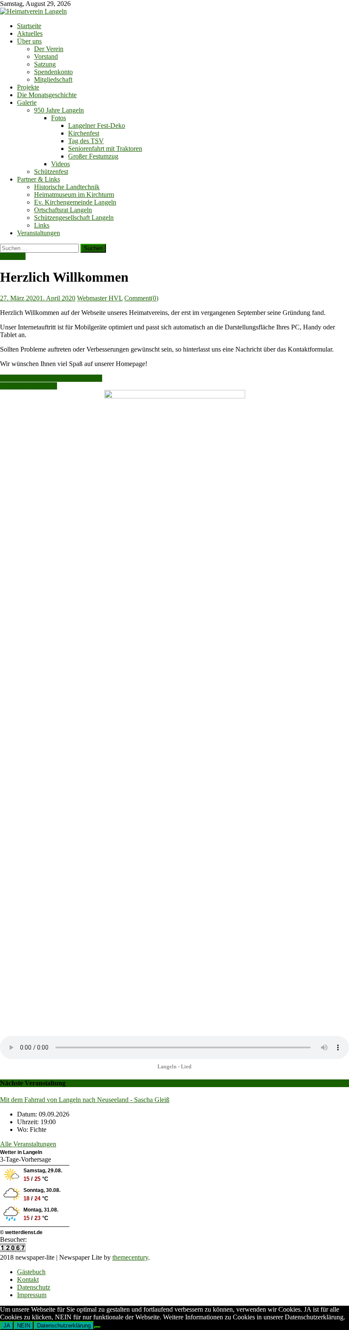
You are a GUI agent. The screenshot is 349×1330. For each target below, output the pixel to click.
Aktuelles (30, 33)
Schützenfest (51, 171)
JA (6, 1325)
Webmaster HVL (100, 298)
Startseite (29, 25)
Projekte (28, 87)
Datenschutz (33, 1287)
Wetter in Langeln (21, 1152)
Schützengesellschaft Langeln (74, 217)
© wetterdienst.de (21, 1232)
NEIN (23, 1325)
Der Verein (48, 48)
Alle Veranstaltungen (28, 1144)
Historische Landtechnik (67, 186)
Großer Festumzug (93, 156)
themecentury (130, 1257)
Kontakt (28, 1279)
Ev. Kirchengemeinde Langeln (75, 202)
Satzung (45, 64)
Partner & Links (38, 179)
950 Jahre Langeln (59, 110)
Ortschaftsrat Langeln (63, 209)
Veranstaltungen (38, 233)
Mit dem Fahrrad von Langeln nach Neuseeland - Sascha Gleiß (84, 1099)
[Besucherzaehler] (13, 1249)
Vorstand (46, 56)
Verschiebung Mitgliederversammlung (51, 378)
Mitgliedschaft (53, 79)
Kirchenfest (83, 133)
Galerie (27, 102)
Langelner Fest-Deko (96, 125)
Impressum (31, 1294)
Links (41, 225)
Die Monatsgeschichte (47, 94)
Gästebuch (31, 1271)
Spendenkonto (53, 71)
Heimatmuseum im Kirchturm (74, 194)
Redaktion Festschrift (28, 385)
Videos (60, 163)
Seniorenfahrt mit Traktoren (105, 148)
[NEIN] (97, 1327)
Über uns (29, 41)
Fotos (58, 117)
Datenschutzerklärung (64, 1325)
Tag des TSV (86, 140)
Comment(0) (141, 298)
